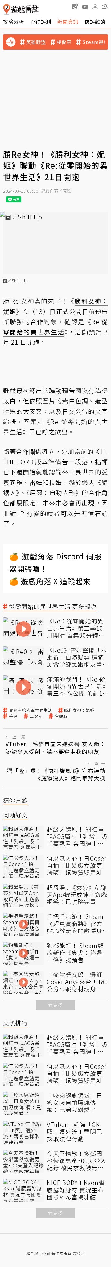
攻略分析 (13, 21)
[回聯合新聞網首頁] (6, 9)
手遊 (13, 716)
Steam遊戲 (95, 42)
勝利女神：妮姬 (79, 710)
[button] (105, 6)
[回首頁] (21, 9)
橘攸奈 (64, 42)
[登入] (95, 7)
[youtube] (85, 6)
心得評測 (40, 21)
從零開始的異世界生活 (30, 710)
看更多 (55, 1004)
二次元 (36, 716)
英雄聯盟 (36, 42)
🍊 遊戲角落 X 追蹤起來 (50, 581)
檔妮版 (61, 716)
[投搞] (75, 6)
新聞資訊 (67, 21)
